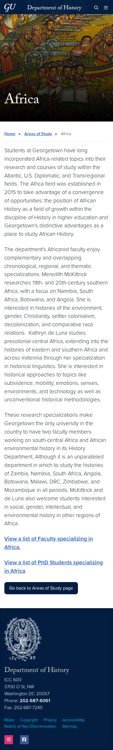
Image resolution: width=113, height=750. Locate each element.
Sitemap (69, 726)
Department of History (54, 8)
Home (9, 133)
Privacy (50, 720)
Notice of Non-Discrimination (30, 726)
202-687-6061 (35, 701)
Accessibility (74, 720)
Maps (9, 720)
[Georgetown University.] (10, 7)
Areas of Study (38, 133)
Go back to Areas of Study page (41, 588)
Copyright (29, 720)
